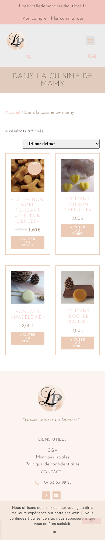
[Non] (91, 521)
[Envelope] (56, 495)
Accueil (12, 112)
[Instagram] (46, 495)
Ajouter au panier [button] (27, 242)
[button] (90, 40)
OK (54, 532)
